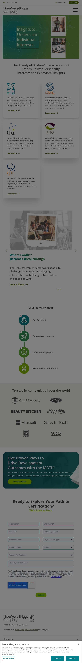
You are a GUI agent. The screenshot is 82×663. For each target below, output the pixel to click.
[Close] (78, 644)
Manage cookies (8, 658)
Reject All (72, 658)
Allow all (57, 658)
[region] (41, 652)
